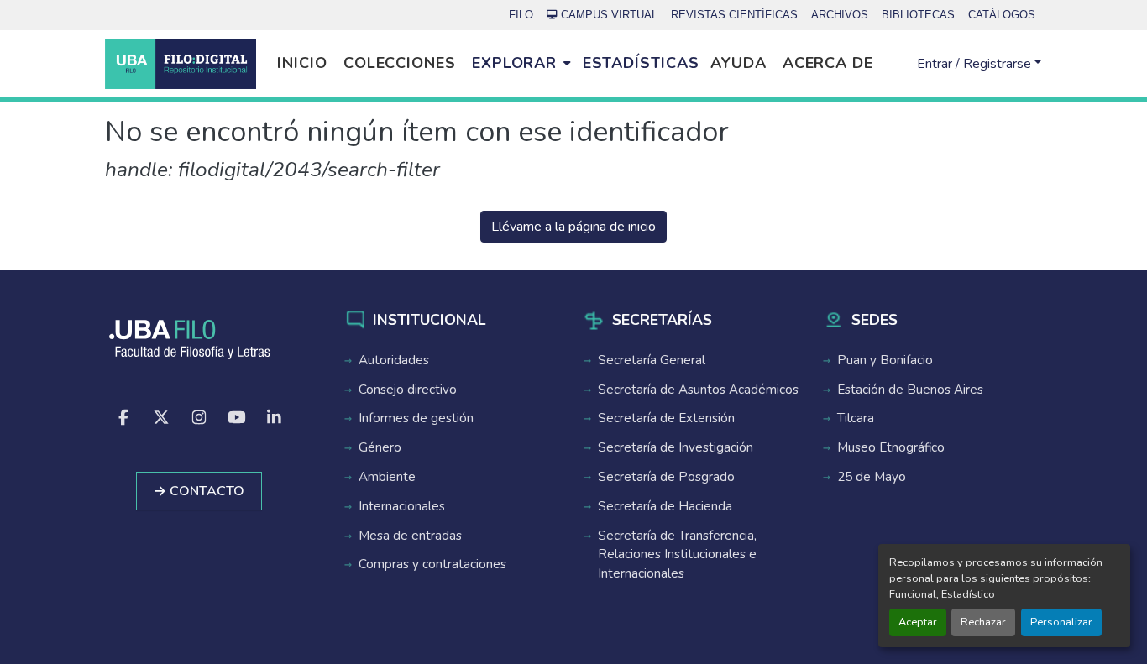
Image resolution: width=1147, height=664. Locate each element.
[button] (180, 64)
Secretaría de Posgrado (666, 476)
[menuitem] (521, 63)
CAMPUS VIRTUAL (609, 14)
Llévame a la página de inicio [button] (573, 226)
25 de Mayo (871, 476)
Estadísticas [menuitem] (641, 63)
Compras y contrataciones (432, 564)
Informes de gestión (416, 418)
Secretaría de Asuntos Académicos (698, 389)
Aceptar (917, 622)
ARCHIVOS (839, 14)
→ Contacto (199, 491)
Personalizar (1061, 622)
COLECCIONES (399, 63)
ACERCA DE (828, 63)
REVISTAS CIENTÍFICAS (734, 14)
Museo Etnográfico (891, 447)
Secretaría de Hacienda (665, 506)
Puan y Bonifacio (885, 360)
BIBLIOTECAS (918, 14)
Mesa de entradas (410, 535)
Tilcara (855, 418)
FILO (521, 14)
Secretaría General (651, 360)
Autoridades (394, 360)
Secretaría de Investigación (675, 447)
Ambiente (387, 476)
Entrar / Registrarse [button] (975, 64)
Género (380, 447)
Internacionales (402, 506)
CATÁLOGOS (1001, 14)
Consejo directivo (408, 389)
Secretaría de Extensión (666, 418)
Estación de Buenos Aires (910, 389)
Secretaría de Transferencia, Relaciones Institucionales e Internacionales (677, 555)
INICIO (302, 63)
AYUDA (738, 63)
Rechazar (983, 622)
